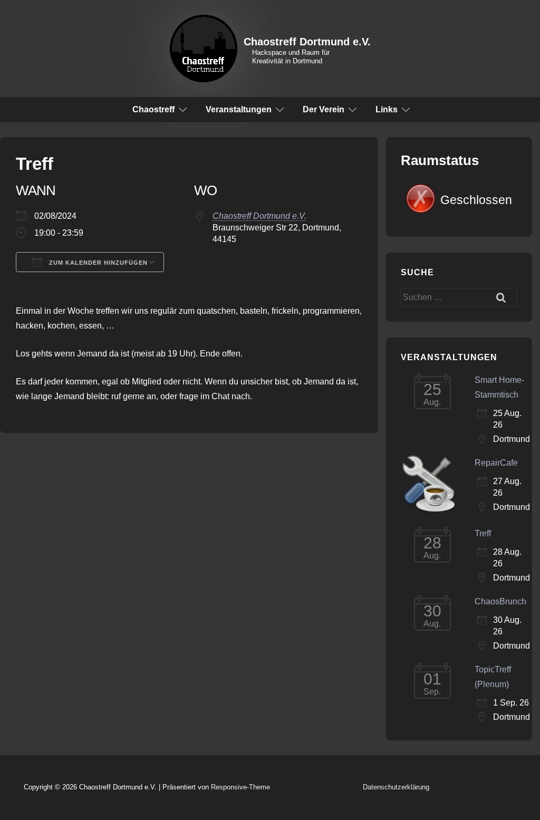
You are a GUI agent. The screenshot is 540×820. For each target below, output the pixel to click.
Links (386, 109)
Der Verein (323, 109)
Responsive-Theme (240, 787)
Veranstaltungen (239, 109)
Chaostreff (153, 109)
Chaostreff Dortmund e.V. (307, 41)
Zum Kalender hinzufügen (97, 262)
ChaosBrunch (500, 601)
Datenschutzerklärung (396, 787)
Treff (483, 533)
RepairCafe (496, 462)
